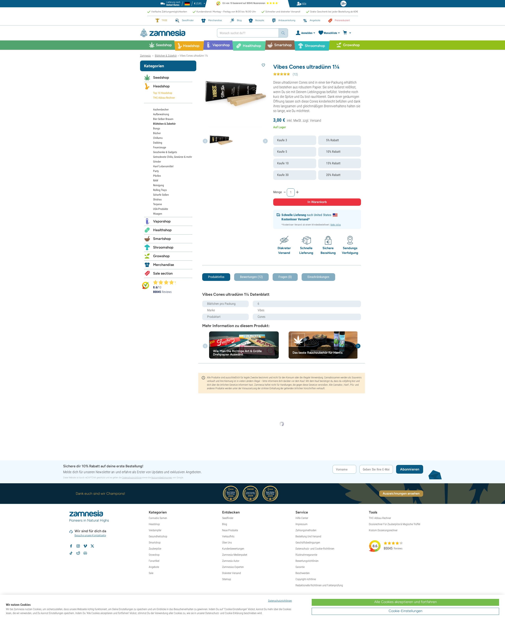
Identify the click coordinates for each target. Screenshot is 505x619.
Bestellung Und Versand (308, 536)
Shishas (157, 199)
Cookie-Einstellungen (405, 611)
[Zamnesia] (175, 33)
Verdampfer (155, 530)
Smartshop (162, 239)
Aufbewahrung (161, 114)
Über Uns (227, 542)
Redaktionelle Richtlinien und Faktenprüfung (319, 585)
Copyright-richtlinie (306, 579)
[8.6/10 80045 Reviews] (166, 282)
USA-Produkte (160, 208)
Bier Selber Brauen (163, 119)
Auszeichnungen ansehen (401, 493)
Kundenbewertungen (233, 548)
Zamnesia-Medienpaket (234, 554)
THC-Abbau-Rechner (164, 97)
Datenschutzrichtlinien (280, 600)
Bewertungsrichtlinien (307, 560)
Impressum (302, 524)
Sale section (163, 273)
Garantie (300, 567)
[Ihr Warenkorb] (347, 33)
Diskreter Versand (231, 573)
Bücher (157, 133)
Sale (151, 573)
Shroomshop (163, 247)
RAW (155, 180)
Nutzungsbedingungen (161, 477)
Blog (224, 524)
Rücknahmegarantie (306, 554)
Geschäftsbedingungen (308, 542)
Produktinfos (216, 277)
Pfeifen (157, 175)
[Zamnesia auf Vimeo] (85, 546)
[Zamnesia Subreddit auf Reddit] (78, 553)
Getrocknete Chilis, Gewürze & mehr (172, 156)
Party (156, 171)
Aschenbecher (161, 109)
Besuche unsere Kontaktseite (90, 535)
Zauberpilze (155, 548)
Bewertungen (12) (251, 277)
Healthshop (162, 230)
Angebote (154, 567)
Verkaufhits (228, 536)
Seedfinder (227, 518)
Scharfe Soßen (161, 194)
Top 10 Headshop (162, 92)
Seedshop (161, 77)
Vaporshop (162, 221)
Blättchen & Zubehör (164, 123)
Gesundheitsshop (158, 536)
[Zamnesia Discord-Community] (85, 553)
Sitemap (226, 579)
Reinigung (158, 185)
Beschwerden (303, 573)
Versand (315, 120)
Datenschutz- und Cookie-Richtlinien (315, 548)
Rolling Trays (160, 190)
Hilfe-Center (302, 518)
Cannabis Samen (158, 518)
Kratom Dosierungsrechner (383, 530)
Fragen (285, 277)
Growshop (161, 256)
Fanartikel (154, 560)
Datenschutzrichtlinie (131, 477)
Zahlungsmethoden (306, 530)
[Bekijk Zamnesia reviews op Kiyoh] (145, 285)
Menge (277, 192)
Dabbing (157, 142)
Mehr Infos (335, 224)
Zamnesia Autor (230, 560)
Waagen (157, 213)
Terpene (157, 204)
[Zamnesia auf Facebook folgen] (71, 546)
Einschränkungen (318, 277)
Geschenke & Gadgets (165, 152)
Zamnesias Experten (233, 567)
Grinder (157, 161)
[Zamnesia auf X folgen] (92, 546)
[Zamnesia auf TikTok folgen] (71, 553)
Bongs (156, 128)
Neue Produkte (230, 530)
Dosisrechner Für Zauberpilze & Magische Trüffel (394, 524)
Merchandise (163, 265)
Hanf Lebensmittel (163, 166)
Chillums (158, 137)
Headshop (161, 86)
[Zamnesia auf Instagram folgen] (78, 546)
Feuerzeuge (159, 147)
